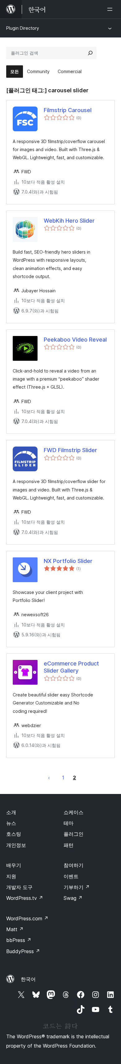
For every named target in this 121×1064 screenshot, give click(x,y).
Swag (73, 898)
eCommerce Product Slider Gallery (71, 667)
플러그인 (73, 834)
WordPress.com (27, 918)
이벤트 (71, 876)
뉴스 (11, 823)
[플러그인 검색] (90, 53)
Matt (15, 929)
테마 (69, 823)
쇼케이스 (73, 812)
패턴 (69, 845)
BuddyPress (23, 951)
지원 (11, 876)
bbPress (18, 940)
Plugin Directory (22, 28)
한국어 (28, 979)
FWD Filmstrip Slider (70, 450)
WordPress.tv (24, 898)
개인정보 (16, 845)
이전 (49, 777)
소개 (11, 812)
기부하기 (77, 887)
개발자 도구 (19, 887)
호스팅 (13, 834)
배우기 (13, 865)
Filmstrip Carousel (68, 110)
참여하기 (73, 865)
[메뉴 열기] (111, 9)
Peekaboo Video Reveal (75, 339)
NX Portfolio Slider (68, 561)
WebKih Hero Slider (69, 220)
